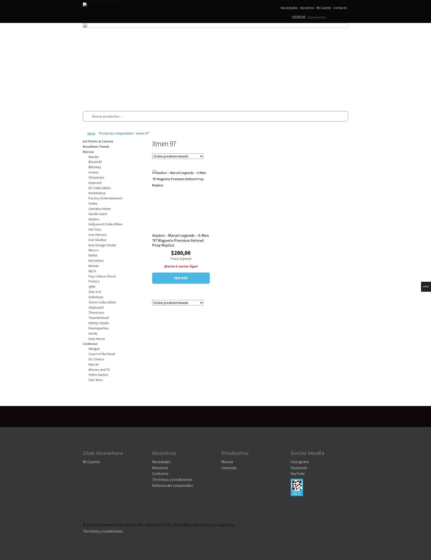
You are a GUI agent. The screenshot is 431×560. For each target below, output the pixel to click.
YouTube (298, 473)
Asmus (94, 172)
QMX (92, 286)
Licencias (229, 467)
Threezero (96, 312)
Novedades (289, 7)
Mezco (94, 250)
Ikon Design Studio (102, 245)
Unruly (93, 333)
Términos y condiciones (172, 479)
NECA (92, 271)
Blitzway (95, 167)
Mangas (94, 348)
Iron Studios (98, 240)
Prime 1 (94, 281)
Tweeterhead (99, 317)
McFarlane (96, 260)
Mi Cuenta (324, 7)
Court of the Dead (102, 354)
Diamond (95, 182)
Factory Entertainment (105, 198)
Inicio (91, 133)
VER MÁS (181, 278)
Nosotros (307, 7)
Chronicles (96, 177)
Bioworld (95, 161)
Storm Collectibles (102, 302)
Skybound (96, 307)
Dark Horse (97, 338)
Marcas (227, 461)
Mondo (94, 266)
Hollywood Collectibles (106, 224)
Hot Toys (95, 229)
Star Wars (96, 380)
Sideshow (96, 297)
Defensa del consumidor (172, 485)
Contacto (340, 7)
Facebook (299, 467)
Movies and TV (99, 369)
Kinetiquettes (99, 328)
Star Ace (95, 291)
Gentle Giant (98, 214)
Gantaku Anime (100, 208)
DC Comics (96, 359)
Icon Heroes (98, 234)
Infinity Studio (99, 323)
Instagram (300, 461)
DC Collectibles (100, 188)
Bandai (94, 156)
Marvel (94, 364)
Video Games (98, 374)
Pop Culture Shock (102, 276)
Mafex (93, 255)
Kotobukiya (97, 193)
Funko (93, 203)
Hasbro (94, 219)
